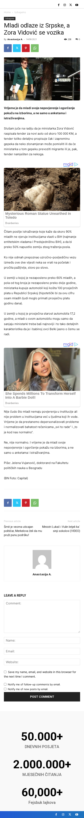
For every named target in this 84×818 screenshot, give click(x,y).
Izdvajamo (20, 12)
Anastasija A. (15, 39)
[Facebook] (59, 5)
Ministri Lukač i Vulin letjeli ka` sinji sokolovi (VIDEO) (61, 529)
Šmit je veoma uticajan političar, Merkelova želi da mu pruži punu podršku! (23, 531)
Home (7, 12)
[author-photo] (42, 568)
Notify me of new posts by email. (28, 689)
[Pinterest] (26, 48)
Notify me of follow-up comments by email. (34, 684)
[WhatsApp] (35, 48)
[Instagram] (65, 5)
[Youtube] (77, 5)
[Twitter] (71, 5)
